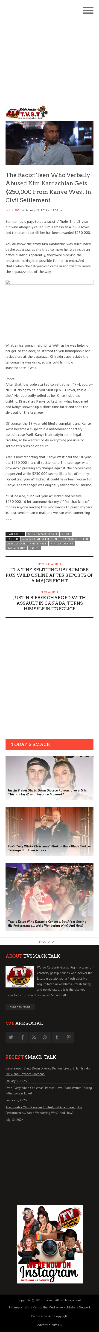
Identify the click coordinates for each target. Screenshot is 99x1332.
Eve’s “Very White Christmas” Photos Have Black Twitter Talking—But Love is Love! (49, 1090)
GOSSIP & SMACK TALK (42, 534)
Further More (20, 1006)
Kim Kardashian (62, 543)
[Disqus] (49, 680)
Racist (34, 548)
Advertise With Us (49, 1325)
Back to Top (47, 941)
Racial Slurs (16, 548)
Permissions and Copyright (49, 1316)
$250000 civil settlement (40, 539)
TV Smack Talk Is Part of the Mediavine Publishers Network (49, 1307)
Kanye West (38, 543)
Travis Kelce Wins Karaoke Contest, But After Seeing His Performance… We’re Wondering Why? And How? (44, 1110)
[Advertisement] (49, 52)
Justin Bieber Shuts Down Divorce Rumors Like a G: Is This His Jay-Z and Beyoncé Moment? (48, 1071)
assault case (16, 543)
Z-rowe (13, 210)
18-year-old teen (75, 539)
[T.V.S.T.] (28, 112)
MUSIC (65, 534)
